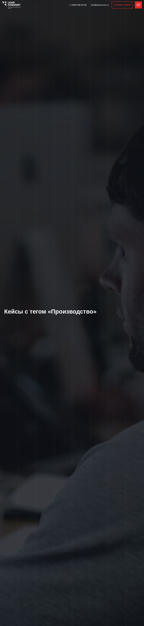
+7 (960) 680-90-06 (78, 5)
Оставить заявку (122, 5)
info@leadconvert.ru (100, 5)
